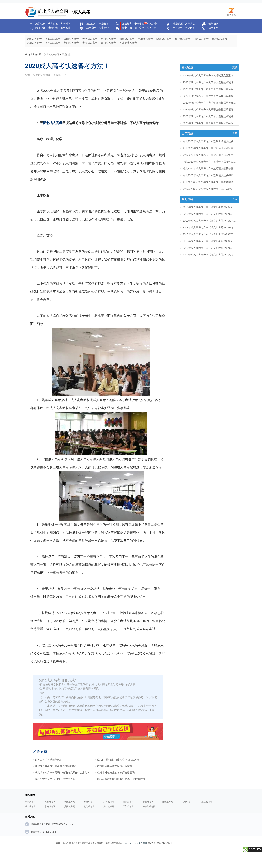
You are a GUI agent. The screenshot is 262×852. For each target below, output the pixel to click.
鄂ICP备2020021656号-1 (160, 843)
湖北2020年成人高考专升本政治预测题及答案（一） (209, 175)
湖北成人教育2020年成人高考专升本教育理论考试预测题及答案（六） (209, 182)
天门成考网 (128, 806)
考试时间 (65, 23)
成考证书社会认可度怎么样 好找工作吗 (118, 759)
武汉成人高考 (34, 38)
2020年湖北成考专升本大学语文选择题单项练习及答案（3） (209, 116)
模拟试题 (178, 23)
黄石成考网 (50, 801)
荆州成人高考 (108, 38)
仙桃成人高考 (182, 38)
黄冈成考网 (69, 806)
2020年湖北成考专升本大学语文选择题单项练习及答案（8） (209, 82)
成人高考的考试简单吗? (48, 759)
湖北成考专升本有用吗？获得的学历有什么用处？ (62, 772)
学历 (117, 26)
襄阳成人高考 (71, 38)
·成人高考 (81, 11)
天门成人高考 (108, 42)
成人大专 (152, 23)
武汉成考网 (30, 801)
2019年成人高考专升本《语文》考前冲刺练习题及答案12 (209, 241)
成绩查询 (53, 27)
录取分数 (40, 27)
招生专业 (104, 27)
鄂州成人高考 (126, 38)
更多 (234, 67)
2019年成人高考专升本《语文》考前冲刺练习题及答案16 (209, 213)
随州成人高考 (163, 38)
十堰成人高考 (145, 38)
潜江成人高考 (89, 42)
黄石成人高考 (52, 38)
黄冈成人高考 (52, 42)
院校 (81, 26)
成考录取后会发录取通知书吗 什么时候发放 (121, 779)
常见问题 (190, 27)
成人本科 (152, 27)
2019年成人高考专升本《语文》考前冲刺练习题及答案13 (209, 234)
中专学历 (139, 23)
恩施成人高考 (34, 42)
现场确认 (213, 23)
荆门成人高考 (71, 42)
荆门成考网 (89, 806)
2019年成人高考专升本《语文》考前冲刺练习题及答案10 (209, 254)
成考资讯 (53, 23)
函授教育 (127, 23)
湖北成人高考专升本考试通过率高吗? (55, 766)
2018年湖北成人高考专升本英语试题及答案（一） (209, 75)
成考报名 (213, 27)
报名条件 (65, 27)
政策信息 (40, 23)
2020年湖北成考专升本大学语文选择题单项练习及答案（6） (209, 96)
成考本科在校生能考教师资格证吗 (116, 772)
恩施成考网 (50, 806)
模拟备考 (104, 23)
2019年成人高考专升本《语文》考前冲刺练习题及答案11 (209, 247)
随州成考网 (167, 801)
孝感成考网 (89, 801)
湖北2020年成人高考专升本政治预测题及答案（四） (209, 154)
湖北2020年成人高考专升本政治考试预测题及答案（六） (209, 141)
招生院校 (91, 23)
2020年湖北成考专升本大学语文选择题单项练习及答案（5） (209, 102)
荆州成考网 (108, 801)
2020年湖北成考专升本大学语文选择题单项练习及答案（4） (209, 109)
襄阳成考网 (69, 801)
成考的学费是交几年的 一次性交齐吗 (55, 779)
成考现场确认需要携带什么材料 (114, 766)
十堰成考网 (148, 801)
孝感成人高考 (89, 38)
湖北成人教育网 (51, 54)
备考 (168, 26)
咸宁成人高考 (219, 38)
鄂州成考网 (128, 801)
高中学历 (127, 27)
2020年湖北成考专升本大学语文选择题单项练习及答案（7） (209, 89)
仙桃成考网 (187, 801)
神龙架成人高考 (128, 42)
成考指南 (91, 27)
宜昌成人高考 (201, 38)
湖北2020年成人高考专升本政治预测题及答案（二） (209, 168)
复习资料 (178, 27)
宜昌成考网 (206, 801)
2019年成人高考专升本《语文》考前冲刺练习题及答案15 (209, 220)
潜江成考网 (108, 806)
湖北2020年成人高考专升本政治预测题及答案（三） (209, 161)
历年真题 (190, 23)
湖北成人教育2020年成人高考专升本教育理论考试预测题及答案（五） (209, 188)
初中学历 (139, 27)
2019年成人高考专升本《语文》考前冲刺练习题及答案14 (209, 227)
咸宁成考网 (30, 806)
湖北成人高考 (52, 123)
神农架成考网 (149, 806)
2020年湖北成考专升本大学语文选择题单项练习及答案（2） (209, 123)
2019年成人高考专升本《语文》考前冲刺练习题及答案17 (209, 207)
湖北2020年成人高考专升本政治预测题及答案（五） (209, 148)
